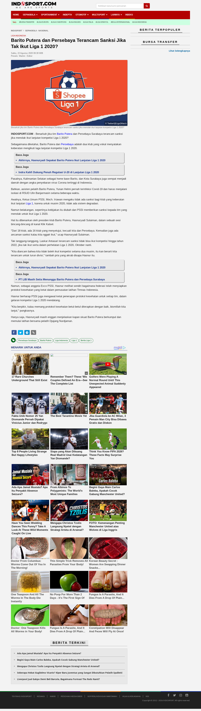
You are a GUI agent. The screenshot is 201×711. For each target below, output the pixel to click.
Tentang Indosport (22, 696)
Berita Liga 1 (86, 340)
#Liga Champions (58, 22)
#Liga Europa (43, 22)
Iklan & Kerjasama (131, 696)
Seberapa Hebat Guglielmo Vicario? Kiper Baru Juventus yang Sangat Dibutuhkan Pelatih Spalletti (69, 672)
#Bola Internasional (120, 22)
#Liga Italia (88, 22)
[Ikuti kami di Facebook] (168, 696)
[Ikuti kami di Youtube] (186, 696)
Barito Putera (65, 133)
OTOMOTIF (81, 15)
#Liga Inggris (75, 22)
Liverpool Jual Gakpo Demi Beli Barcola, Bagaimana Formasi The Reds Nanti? (58, 679)
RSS (147, 696)
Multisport (98, 15)
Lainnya (115, 15)
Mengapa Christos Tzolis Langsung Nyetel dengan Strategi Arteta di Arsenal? (58, 666)
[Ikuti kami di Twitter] (174, 696)
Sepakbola (29, 15)
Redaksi (41, 696)
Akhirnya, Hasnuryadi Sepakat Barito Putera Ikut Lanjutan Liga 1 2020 (62, 160)
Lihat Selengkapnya (179, 50)
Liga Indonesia (61, 340)
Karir (53, 696)
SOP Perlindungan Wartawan (102, 696)
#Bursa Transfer (26, 22)
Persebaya (67, 144)
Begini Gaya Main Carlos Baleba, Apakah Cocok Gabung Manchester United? (58, 659)
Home (16, 15)
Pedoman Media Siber (71, 696)
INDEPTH (67, 15)
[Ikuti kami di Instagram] (180, 696)
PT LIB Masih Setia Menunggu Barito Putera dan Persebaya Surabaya (62, 279)
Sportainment (49, 15)
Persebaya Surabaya (27, 340)
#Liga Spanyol (102, 22)
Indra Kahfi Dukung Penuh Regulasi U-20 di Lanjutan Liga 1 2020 (59, 172)
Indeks (129, 15)
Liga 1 (29, 203)
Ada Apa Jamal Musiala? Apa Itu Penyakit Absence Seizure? (49, 653)
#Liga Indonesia (139, 22)
